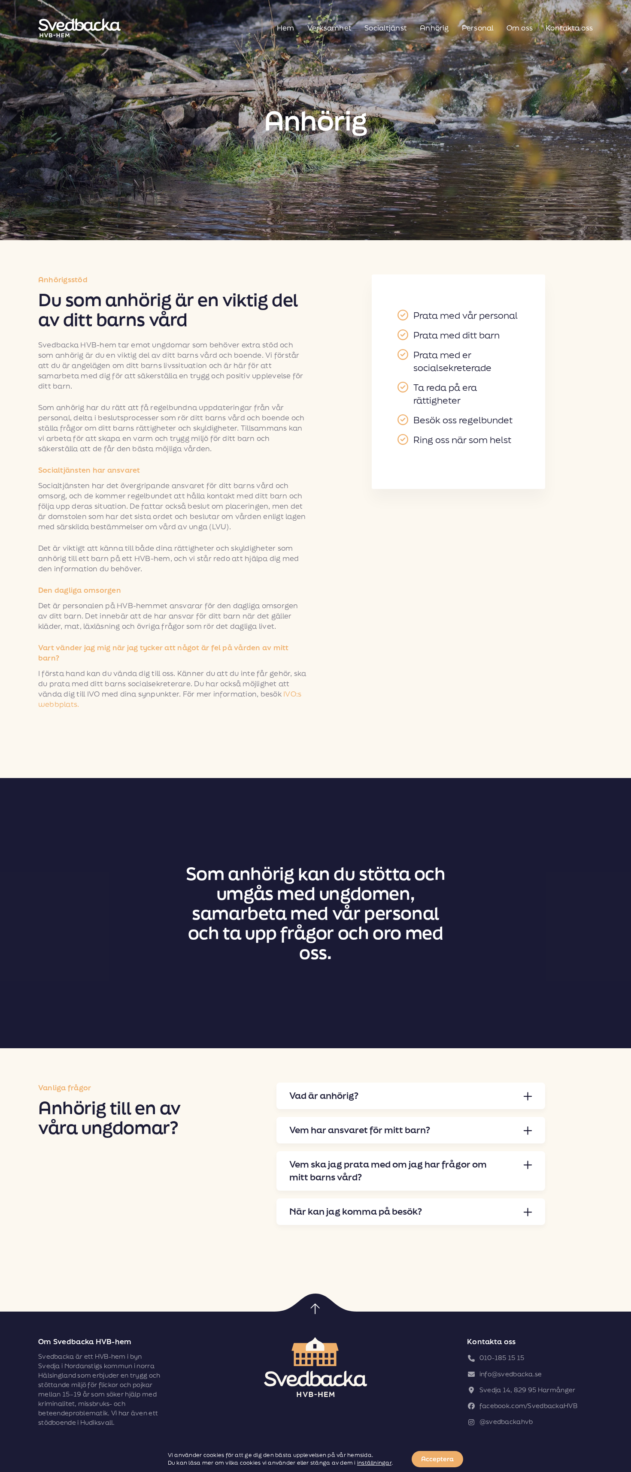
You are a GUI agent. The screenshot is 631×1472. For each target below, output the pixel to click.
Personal (478, 28)
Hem (285, 28)
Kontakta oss (569, 28)
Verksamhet (329, 28)
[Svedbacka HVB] (79, 27)
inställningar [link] (374, 1462)
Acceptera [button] (437, 1459)
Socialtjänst (385, 28)
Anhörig (434, 28)
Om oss (520, 28)
